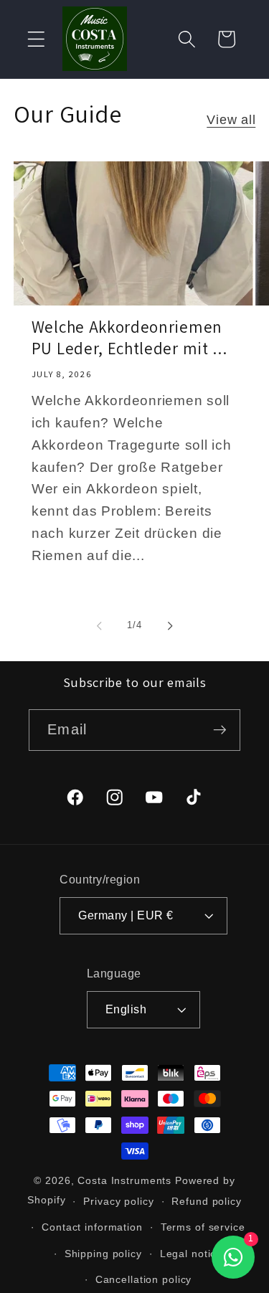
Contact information (92, 1227)
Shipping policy (103, 1254)
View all (231, 120)
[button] (36, 39)
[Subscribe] (220, 730)
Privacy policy (118, 1201)
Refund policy (206, 1201)
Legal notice (191, 1254)
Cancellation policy (143, 1279)
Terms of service (203, 1227)
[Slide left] (99, 625)
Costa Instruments (124, 1180)
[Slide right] (170, 625)
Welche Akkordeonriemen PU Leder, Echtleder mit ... (129, 338)
